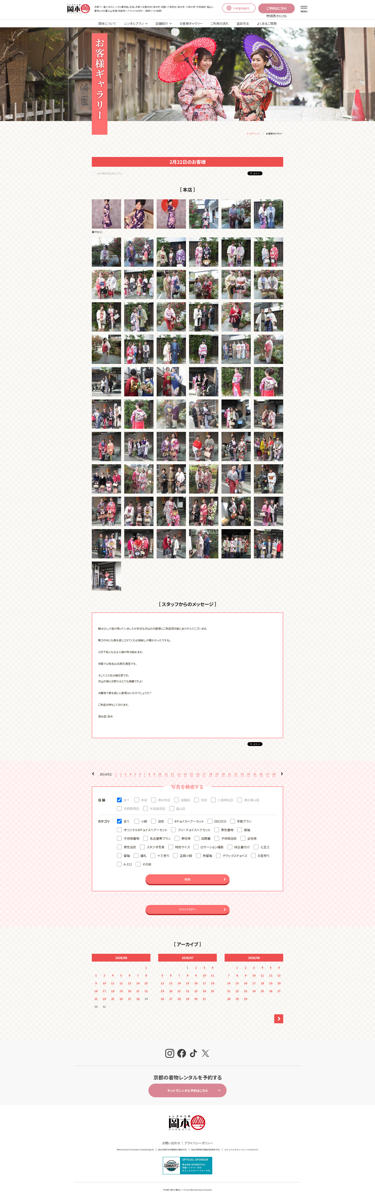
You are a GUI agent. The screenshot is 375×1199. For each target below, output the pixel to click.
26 (261, 774)
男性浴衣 (130, 847)
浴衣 (161, 821)
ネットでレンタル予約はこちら (187, 1090)
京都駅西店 (131, 808)
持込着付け (242, 847)
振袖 (247, 829)
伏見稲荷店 (157, 808)
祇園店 (185, 800)
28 (273, 774)
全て (127, 800)
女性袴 (252, 838)
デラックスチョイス (235, 855)
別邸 (204, 800)
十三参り (163, 855)
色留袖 (207, 855)
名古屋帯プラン (160, 838)
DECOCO (220, 821)
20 (223, 774)
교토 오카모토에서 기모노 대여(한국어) (241, 1149)
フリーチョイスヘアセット (194, 829)
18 (210, 774)
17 (204, 774)
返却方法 (243, 23)
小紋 (144, 821)
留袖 (127, 855)
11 (166, 774)
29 (187, 999)
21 (229, 774)
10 (159, 774)
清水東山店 (251, 800)
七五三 (265, 847)
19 (216, 774)
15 (191, 774)
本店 (144, 800)
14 (185, 774)
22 (235, 774)
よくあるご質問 (267, 23)
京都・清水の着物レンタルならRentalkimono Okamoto (188, 1189)
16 (197, 774)
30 (195, 999)
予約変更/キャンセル (276, 15)
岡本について (107, 23)
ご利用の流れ (220, 23)
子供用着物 (131, 838)
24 (248, 774)
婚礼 (143, 855)
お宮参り (263, 855)
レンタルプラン (134, 23)
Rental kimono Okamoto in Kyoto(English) (135, 1149)
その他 (146, 864)
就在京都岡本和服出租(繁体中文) (205, 1149)
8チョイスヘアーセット (189, 821)
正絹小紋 (186, 855)
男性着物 (227, 829)
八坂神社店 (225, 800)
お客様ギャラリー (191, 23)
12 (172, 774)
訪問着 (206, 838)
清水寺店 (164, 800)
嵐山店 (180, 808)
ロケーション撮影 (212, 847)
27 (267, 774)
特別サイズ (182, 847)
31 (204, 999)
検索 (187, 879)
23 (242, 774)
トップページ (253, 133)
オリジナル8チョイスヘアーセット (145, 829)
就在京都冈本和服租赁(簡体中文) (172, 1149)
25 (254, 774)
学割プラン (244, 821)
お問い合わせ (171, 1143)
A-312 (128, 864)
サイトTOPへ (187, 909)
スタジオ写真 (155, 847)
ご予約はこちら (276, 8)
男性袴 (186, 838)
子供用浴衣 (229, 838)
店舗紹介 (161, 23)
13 (178, 774)
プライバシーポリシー (198, 1143)
